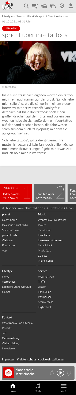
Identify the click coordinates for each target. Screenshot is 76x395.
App (4, 250)
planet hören (9, 220)
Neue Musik (45, 245)
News (19, 16)
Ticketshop (44, 230)
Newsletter (9, 348)
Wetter (53, 4)
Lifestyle (7, 16)
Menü (63, 391)
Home (13, 391)
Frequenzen (9, 245)
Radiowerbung (10, 338)
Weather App (46, 276)
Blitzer (42, 286)
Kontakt (7, 317)
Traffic (44, 4)
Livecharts (44, 235)
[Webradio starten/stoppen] (60, 373)
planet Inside (9, 235)
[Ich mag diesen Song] (52, 373)
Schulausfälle (45, 302)
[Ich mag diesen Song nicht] (68, 373)
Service (42, 271)
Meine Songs (45, 260)
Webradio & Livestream (52, 220)
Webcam (62, 4)
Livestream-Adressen (50, 240)
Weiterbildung (10, 343)
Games (6, 291)
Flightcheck (45, 307)
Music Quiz (44, 250)
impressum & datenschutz (19, 359)
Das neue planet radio (15, 225)
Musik (42, 214)
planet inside (71, 4)
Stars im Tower (11, 230)
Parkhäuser (44, 297)
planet (6, 214)
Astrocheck (8, 281)
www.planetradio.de (30, 208)
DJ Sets (42, 255)
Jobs (5, 333)
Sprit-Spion (44, 291)
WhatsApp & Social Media (17, 323)
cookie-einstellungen (51, 359)
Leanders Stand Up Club (16, 286)
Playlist (35, 4)
